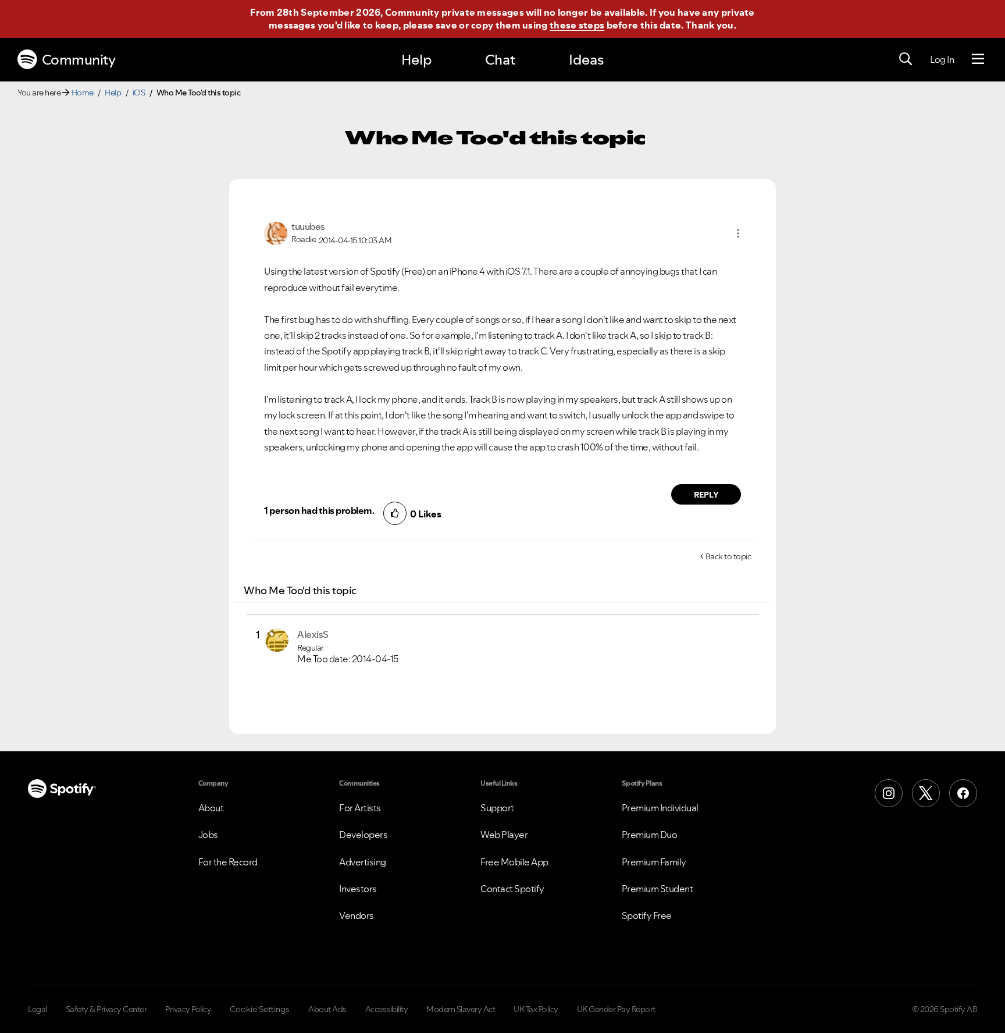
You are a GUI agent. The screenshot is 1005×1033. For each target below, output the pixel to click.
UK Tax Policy (536, 1009)
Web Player (504, 834)
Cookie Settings (260, 1009)
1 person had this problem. (319, 510)
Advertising (362, 861)
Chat (500, 59)
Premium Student (657, 888)
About (211, 807)
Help (416, 59)
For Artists (360, 807)
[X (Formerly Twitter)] (926, 793)
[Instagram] (889, 793)
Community (79, 59)
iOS (139, 92)
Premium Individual (660, 807)
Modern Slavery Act (460, 1009)
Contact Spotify (512, 888)
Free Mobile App (514, 861)
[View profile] (275, 232)
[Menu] (978, 59)
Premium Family (654, 861)
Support (497, 807)
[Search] (905, 59)
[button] (738, 233)
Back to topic (728, 556)
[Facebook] (963, 793)
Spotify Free (647, 915)
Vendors (356, 915)
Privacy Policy (188, 1009)
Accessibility (386, 1009)
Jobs (208, 834)
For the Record (228, 861)
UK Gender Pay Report (616, 1009)
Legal (37, 1009)
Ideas (586, 59)
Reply (706, 494)
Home (83, 92)
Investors (358, 888)
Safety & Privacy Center (106, 1009)
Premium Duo (650, 834)
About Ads (327, 1009)
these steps (577, 25)
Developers (363, 834)
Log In (942, 59)
